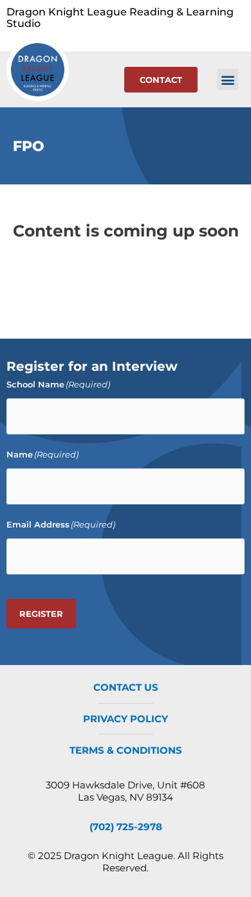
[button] (227, 79)
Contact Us (125, 687)
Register (41, 613)
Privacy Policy (125, 719)
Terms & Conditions (126, 750)
